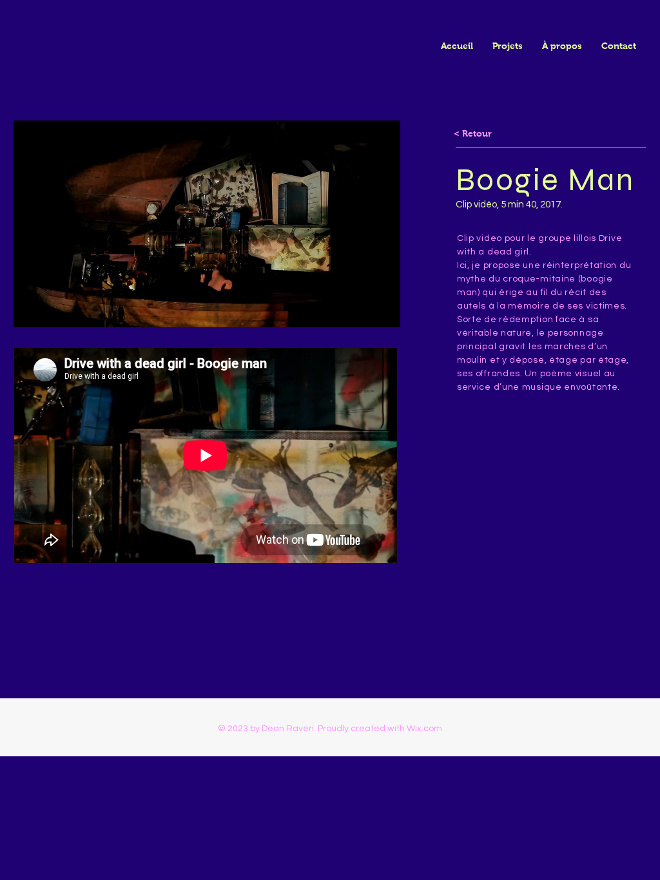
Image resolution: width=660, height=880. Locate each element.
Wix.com (424, 728)
